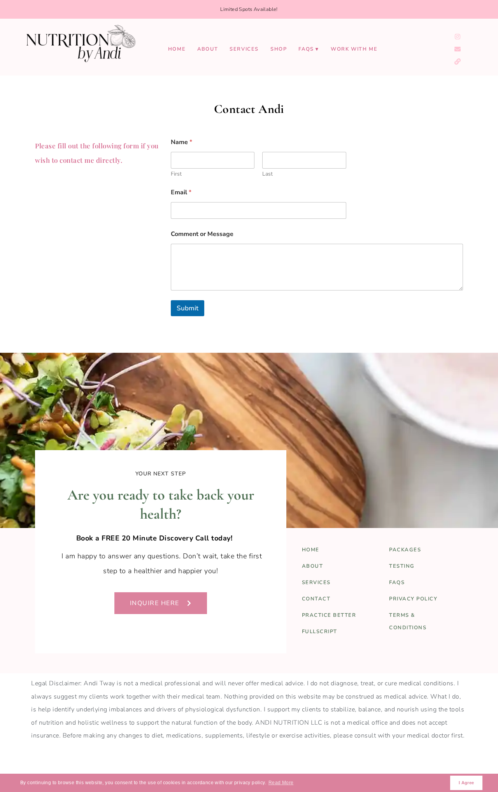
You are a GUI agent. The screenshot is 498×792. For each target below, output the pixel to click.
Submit (187, 308)
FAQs (306, 49)
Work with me (354, 49)
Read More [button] (281, 782)
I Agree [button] (466, 782)
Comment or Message (202, 234)
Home (177, 49)
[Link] (457, 61)
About (207, 49)
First (176, 174)
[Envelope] (457, 49)
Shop (278, 49)
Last (267, 174)
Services (244, 49)
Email (181, 192)
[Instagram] (457, 36)
